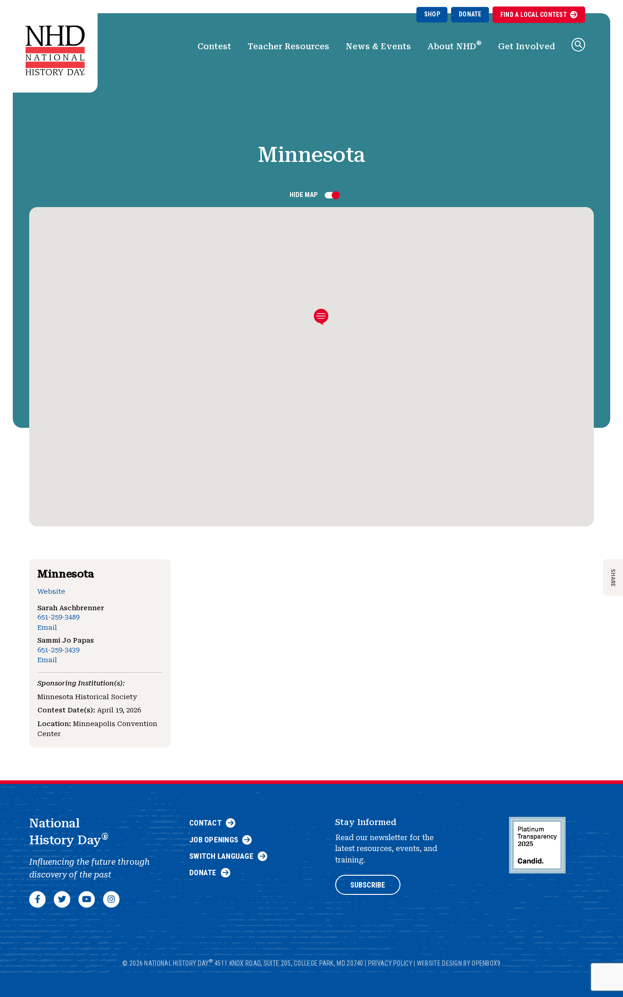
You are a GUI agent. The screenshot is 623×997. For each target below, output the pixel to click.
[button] (578, 45)
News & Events (378, 46)
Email (47, 628)
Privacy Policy (390, 963)
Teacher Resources (288, 46)
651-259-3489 (58, 617)
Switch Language (221, 856)
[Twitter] (62, 899)
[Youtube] (86, 899)
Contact (205, 822)
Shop (432, 14)
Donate (470, 14)
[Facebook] (37, 899)
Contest (214, 46)
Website (51, 592)
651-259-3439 (58, 650)
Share (613, 577)
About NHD (454, 45)
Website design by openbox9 (459, 963)
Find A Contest (533, 14)
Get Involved (526, 46)
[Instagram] (111, 899)
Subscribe (367, 885)
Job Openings (213, 839)
